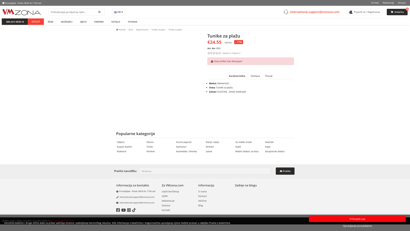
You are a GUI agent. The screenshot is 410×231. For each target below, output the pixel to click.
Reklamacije (388, 2)
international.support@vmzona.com (315, 12)
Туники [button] (132, 21)
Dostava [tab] (255, 75)
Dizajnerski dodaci (275, 151)
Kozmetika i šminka (186, 151)
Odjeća (120, 142)
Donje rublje (212, 142)
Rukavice (121, 151)
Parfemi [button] (99, 21)
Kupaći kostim (124, 146)
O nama (202, 191)
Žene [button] (50, 21)
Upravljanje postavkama (357, 226)
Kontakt (375, 2)
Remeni (210, 146)
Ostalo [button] (115, 21)
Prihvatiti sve (357, 219)
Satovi (209, 151)
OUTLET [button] (36, 21)
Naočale (269, 142)
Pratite (286, 171)
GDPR (165, 196)
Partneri (202, 196)
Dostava (402, 2)
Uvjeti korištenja (170, 191)
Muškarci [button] (66, 21)
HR (119, 12)
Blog (200, 205)
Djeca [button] (83, 21)
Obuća (150, 142)
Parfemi (151, 151)
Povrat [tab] (268, 75)
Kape (268, 146)
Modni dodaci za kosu (247, 151)
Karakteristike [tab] (237, 75)
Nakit (238, 146)
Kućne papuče (184, 142)
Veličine (202, 200)
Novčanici (181, 146)
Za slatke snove (243, 142)
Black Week (15, 21)
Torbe (150, 146)
